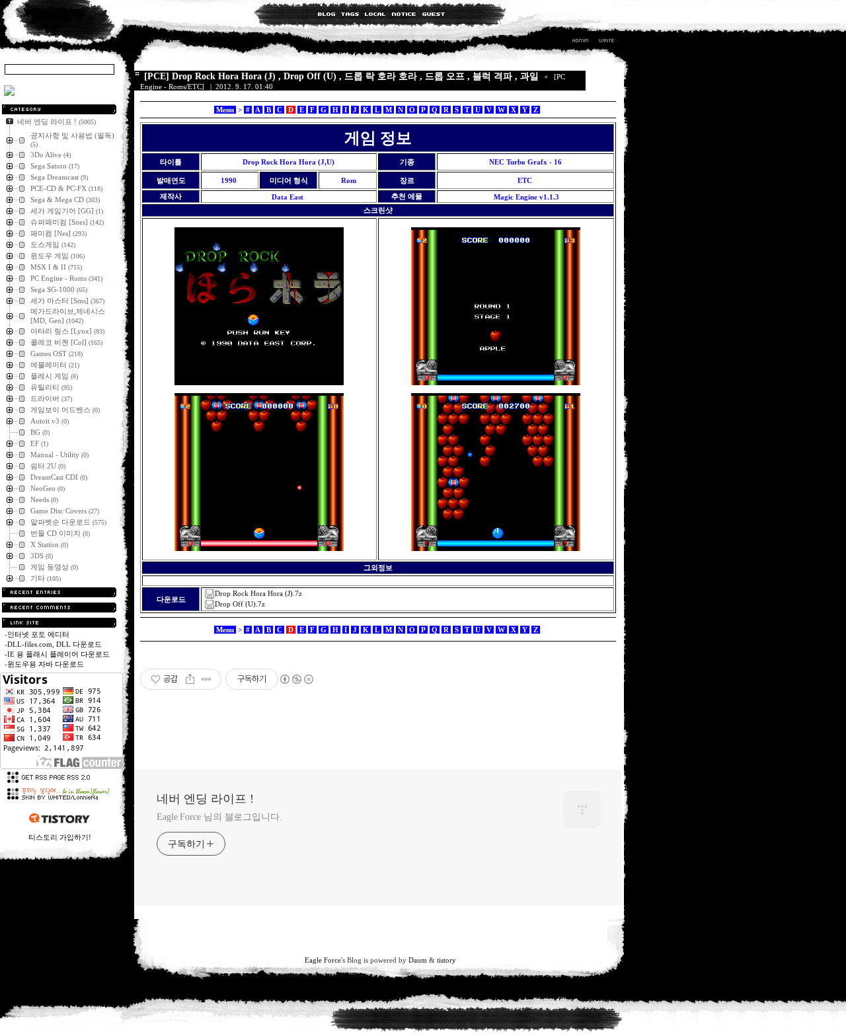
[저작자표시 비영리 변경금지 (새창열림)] (296, 679)
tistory (446, 960)
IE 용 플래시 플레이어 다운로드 (58, 654)
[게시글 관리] (206, 679)
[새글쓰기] (606, 42)
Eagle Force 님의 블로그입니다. (219, 817)
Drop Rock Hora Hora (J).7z (258, 593)
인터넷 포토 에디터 (38, 634)
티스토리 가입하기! (59, 837)
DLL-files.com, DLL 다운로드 (54, 644)
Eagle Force (323, 960)
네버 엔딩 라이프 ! (205, 798)
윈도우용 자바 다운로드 (45, 664)
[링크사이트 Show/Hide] (59, 623)
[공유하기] (190, 679)
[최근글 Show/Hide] (59, 592)
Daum (417, 960)
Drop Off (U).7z (240, 604)
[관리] (580, 42)
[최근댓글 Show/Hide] (59, 607)
